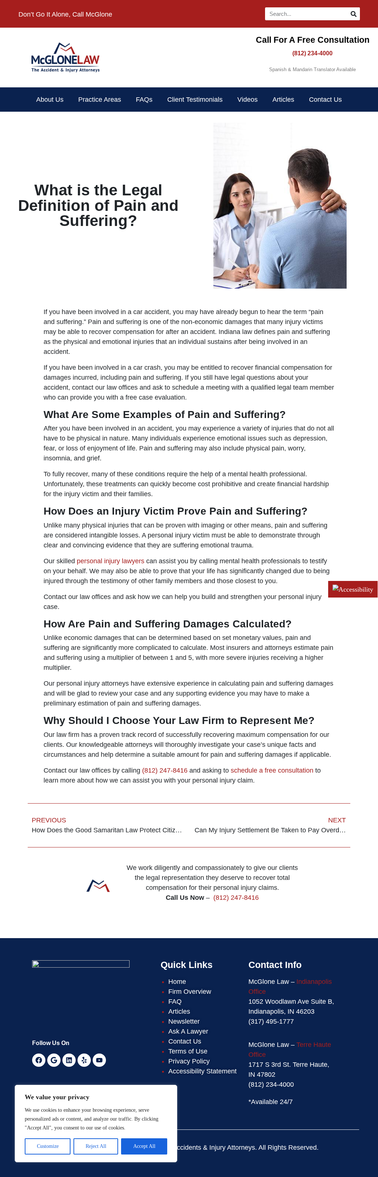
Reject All (96, 1146)
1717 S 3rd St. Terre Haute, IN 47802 (288, 1069)
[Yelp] (84, 1060)
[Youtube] (99, 1060)
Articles (283, 99)
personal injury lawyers (110, 561)
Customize (48, 1146)
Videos (247, 99)
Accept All (144, 1146)
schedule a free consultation (272, 770)
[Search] (353, 13)
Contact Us (325, 99)
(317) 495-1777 (271, 1021)
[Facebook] (38, 1060)
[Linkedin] (69, 1060)
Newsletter (184, 1021)
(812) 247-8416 (165, 770)
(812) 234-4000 (312, 53)
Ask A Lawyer (188, 1031)
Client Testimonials (195, 99)
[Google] (54, 1060)
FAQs (144, 99)
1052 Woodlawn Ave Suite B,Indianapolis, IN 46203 (291, 1006)
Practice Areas (99, 99)
